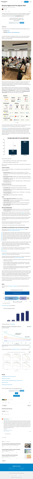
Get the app (20, 475)
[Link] (0, 167)
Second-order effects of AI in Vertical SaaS (10, 455)
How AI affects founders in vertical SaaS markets (8, 456)
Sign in (30, 1)
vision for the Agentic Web (19, 257)
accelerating (12, 324)
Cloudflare (5, 251)
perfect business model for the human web (17, 229)
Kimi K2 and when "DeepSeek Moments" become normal (12, 380)
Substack (12, 477)
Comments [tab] (3, 411)
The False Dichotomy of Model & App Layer (8, 450)
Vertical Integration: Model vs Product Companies (11, 449)
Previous (5, 405)
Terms (18, 473)
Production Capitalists (13, 286)
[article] (16, 445)
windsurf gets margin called (7, 384)
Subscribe (26, 1)
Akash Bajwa (7, 451)
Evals (8, 30)
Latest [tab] (5, 441)
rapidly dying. (4, 254)
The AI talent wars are (6, 305)
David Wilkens (6, 418)
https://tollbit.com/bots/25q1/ (8, 430)
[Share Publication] (23, 2)
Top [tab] (2, 441)
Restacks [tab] (7, 411)
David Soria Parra (16, 32)
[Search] (21, 2)
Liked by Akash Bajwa (7, 419)
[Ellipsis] (30, 418)
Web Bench (5, 128)
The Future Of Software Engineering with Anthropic (11, 443)
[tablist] (5, 411)
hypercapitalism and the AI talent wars (9, 376)
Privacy (16, 473)
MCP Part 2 (9, 32)
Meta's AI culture (5, 382)
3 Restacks (11, 399)
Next (28, 405)
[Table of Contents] (0, 239)
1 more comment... (4, 437)
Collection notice (22, 473)
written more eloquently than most (13, 230)
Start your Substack (14, 475)
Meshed (23, 212)
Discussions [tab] (8, 441)
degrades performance (16, 349)
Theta (17, 122)
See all (3, 460)
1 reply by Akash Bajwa (7, 433)
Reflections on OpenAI (6, 378)
